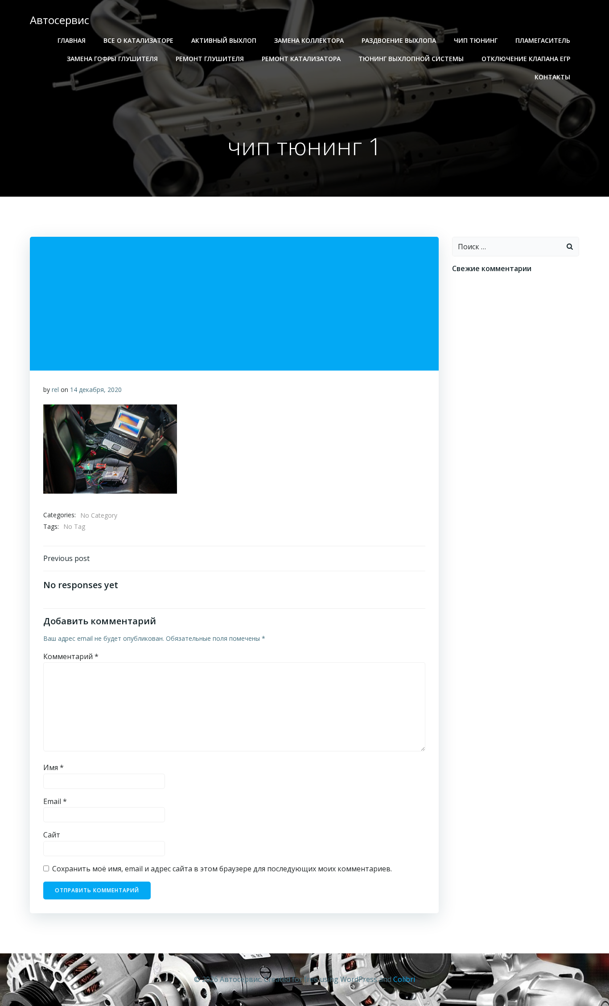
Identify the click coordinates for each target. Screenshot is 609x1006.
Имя (53, 767)
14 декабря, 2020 (96, 389)
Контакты (552, 77)
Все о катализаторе (138, 40)
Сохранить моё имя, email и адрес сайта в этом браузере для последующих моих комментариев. (222, 869)
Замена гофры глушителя (112, 58)
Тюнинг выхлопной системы (411, 58)
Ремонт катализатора (301, 58)
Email (55, 801)
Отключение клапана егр (525, 58)
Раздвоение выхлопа (399, 40)
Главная (72, 40)
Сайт (51, 835)
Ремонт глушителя (210, 58)
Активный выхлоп (223, 40)
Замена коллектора (309, 40)
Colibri (404, 979)
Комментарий (71, 656)
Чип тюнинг (476, 40)
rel (55, 389)
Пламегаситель (542, 40)
